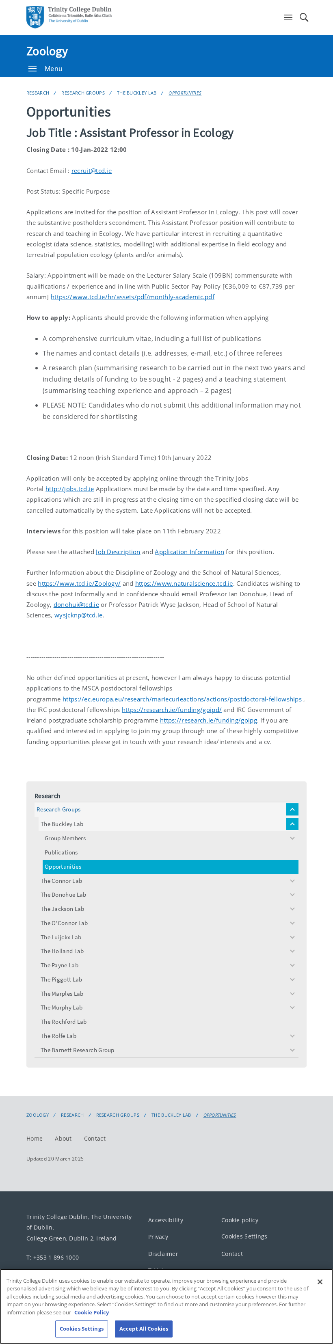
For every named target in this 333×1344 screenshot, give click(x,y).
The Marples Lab (62, 993)
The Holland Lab (62, 951)
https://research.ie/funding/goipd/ (172, 709)
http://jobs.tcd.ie (69, 489)
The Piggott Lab (61, 979)
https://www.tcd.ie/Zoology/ (79, 583)
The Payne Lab (59, 965)
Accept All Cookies (143, 1328)
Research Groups (83, 93)
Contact (95, 1138)
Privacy (158, 1237)
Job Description (118, 552)
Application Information (189, 552)
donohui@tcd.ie (76, 604)
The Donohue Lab (63, 894)
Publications (61, 852)
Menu (54, 68)
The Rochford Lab (64, 1021)
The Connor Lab (61, 880)
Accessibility (165, 1220)
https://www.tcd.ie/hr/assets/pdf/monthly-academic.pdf (132, 297)
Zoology (47, 50)
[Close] (320, 1282)
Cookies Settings (244, 1236)
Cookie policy (239, 1220)
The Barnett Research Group (78, 1050)
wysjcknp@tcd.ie (78, 615)
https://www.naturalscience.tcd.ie (184, 583)
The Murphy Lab (61, 1007)
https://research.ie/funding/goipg (208, 720)
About (63, 1138)
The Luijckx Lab (61, 937)
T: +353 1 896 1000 (52, 1257)
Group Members (65, 838)
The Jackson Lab (62, 909)
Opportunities (185, 93)
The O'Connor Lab (64, 923)
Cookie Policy (91, 1312)
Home (34, 1138)
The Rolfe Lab (58, 1036)
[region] (166, 1306)
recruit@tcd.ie (91, 170)
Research (37, 93)
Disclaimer (163, 1254)
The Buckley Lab (137, 93)
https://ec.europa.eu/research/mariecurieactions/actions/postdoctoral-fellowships (182, 699)
